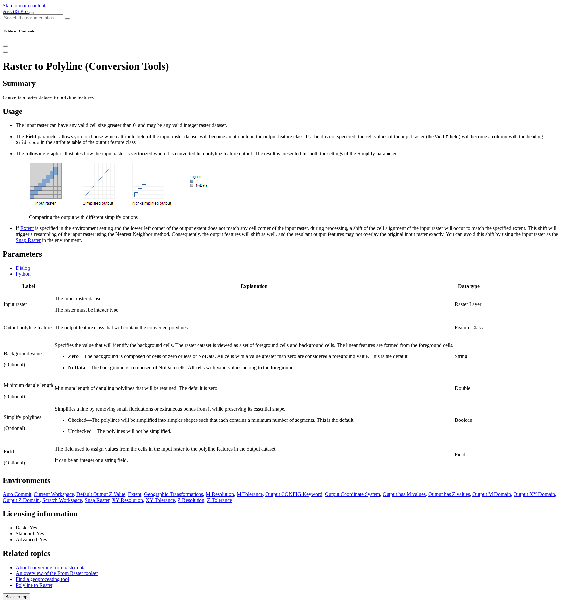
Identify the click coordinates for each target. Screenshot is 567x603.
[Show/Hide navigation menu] (31, 13)
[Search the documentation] (67, 19)
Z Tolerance (219, 500)
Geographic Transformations (173, 494)
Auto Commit (17, 494)
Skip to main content (24, 5)
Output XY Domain (534, 494)
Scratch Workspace (62, 500)
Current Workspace (54, 494)
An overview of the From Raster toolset (57, 573)
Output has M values (404, 494)
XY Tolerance (160, 500)
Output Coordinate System (352, 494)
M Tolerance (250, 494)
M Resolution (220, 494)
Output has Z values (449, 494)
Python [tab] (23, 274)
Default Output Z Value (100, 494)
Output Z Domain (21, 500)
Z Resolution (191, 500)
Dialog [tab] (23, 268)
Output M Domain (491, 494)
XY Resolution (127, 500)
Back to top (16, 596)
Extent (27, 228)
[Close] (5, 46)
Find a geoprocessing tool (42, 579)
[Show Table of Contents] (5, 52)
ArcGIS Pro (16, 11)
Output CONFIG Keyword (293, 494)
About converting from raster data (51, 567)
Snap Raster (28, 240)
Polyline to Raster (34, 585)
